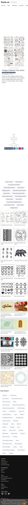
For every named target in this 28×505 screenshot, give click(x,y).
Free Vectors (4, 463)
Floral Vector (7, 193)
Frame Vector (9, 199)
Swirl (14, 141)
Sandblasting (19, 417)
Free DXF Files (4, 461)
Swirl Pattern (21, 450)
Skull (12, 424)
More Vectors (6, 436)
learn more (19, 503)
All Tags (15, 436)
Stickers (5, 427)
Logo (15, 414)
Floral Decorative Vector (18, 193)
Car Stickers (13, 395)
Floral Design (18, 443)
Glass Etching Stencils (8, 408)
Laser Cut (3, 5)
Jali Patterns (12, 411)
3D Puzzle (21, 5)
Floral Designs (6, 447)
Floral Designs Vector (20, 196)
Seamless (15, 421)
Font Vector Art (13, 138)
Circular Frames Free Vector (19, 278)
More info (11, 74)
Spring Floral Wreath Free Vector (20, 385)
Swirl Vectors (21, 187)
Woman (23, 433)
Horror (4, 411)
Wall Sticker (14, 433)
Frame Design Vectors (9, 187)
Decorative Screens (17, 398)
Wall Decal (5, 433)
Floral (14, 136)
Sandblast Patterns (8, 417)
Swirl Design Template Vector (14, 202)
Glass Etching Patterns (18, 405)
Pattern (22, 414)
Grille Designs (21, 408)
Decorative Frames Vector (19, 190)
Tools (8, 5)
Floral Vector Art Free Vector (19, 225)
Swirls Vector (20, 205)
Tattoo (4, 430)
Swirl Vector (19, 199)
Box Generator (4, 476)
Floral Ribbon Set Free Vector (6, 225)
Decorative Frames (8, 440)
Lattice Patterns (7, 414)
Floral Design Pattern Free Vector (20, 349)
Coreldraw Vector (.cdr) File (8, 72)
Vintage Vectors (6, 190)
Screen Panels (6, 421)
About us (3, 469)
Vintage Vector (14, 207)
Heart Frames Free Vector (6, 296)
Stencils (19, 424)
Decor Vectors (9, 182)
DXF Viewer (3, 479)
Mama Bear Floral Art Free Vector (20, 260)
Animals (5, 395)
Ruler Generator (5, 481)
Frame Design (14, 139)
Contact (3, 472)
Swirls (4, 453)
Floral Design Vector (7, 196)
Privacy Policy (4, 487)
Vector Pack (12, 430)
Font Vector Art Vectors (14, 184)
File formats (14, 5)
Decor (13, 134)
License (3, 485)
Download (9, 148)
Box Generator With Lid (6, 478)
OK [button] (24, 503)
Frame (15, 447)
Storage (12, 427)
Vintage (14, 143)
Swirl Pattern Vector (9, 205)
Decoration (6, 398)
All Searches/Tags (5, 464)
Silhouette (5, 424)
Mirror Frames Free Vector (19, 296)
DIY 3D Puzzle (6, 402)
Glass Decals (6, 405)
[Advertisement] (14, 21)
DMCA (2, 488)
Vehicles (21, 430)
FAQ (2, 470)
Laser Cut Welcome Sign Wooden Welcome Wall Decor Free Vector (6, 315)
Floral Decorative (7, 443)
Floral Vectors (19, 182)
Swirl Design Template (9, 450)
